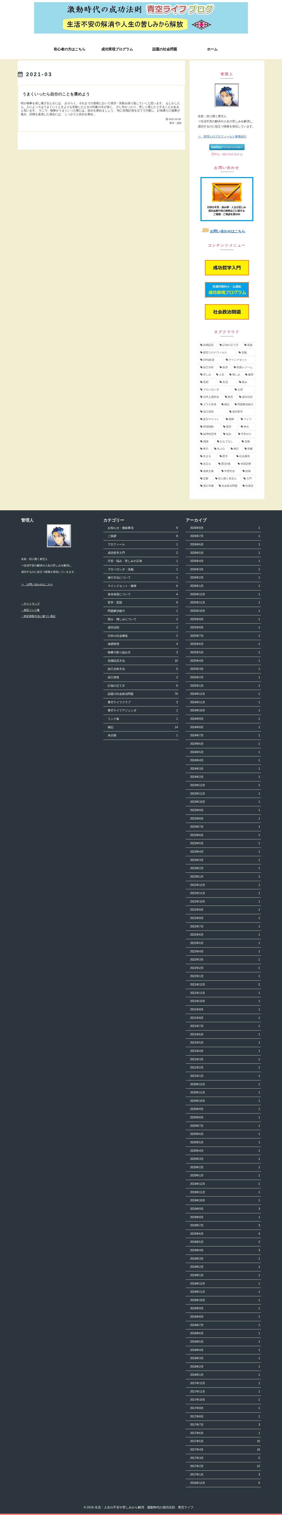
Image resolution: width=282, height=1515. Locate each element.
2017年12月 (225, 1383)
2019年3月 (225, 1258)
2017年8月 (225, 1416)
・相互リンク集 (30, 610)
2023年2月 (225, 868)
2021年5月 (225, 1042)
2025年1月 (225, 685)
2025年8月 (225, 627)
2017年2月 (225, 1466)
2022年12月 (225, 885)
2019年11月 (225, 1192)
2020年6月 (225, 1134)
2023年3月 (225, 860)
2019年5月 (225, 1242)
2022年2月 (225, 968)
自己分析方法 (143, 669)
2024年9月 (225, 718)
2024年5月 (225, 752)
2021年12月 (225, 984)
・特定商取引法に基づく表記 (38, 616)
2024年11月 (225, 702)
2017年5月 (225, 1441)
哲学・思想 (143, 602)
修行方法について (143, 577)
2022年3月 (225, 959)
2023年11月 (225, 793)
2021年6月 (225, 1034)
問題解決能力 (143, 610)
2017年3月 (225, 1458)
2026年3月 (225, 569)
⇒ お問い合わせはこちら (37, 584)
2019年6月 (225, 1233)
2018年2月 (225, 1366)
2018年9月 (225, 1308)
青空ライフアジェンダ (143, 710)
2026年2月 (225, 577)
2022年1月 (225, 976)
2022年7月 (225, 926)
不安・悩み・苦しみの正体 (143, 561)
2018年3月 (225, 1358)
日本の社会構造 (143, 635)
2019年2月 (225, 1266)
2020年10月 (225, 1100)
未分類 (143, 735)
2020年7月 (225, 1125)
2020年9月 (225, 1109)
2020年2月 (225, 1167)
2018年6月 (225, 1333)
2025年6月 (225, 644)
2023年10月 (225, 801)
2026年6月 (225, 544)
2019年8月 (225, 1217)
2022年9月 (225, 909)
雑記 (143, 727)
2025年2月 (225, 677)
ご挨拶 (143, 536)
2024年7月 (225, 735)
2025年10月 (225, 610)
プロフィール (143, 544)
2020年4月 (225, 1150)
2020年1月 (225, 1175)
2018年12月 (225, 1283)
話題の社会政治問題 (143, 693)
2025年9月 (225, 619)
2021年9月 (225, 1009)
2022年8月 (225, 918)
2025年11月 (225, 602)
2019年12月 (225, 1183)
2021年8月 (225, 1017)
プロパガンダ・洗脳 (143, 569)
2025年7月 (225, 635)
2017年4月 (225, 1449)
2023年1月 (225, 876)
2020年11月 (225, 1092)
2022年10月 (225, 901)
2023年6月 (225, 835)
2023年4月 (225, 851)
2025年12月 (225, 594)
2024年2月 (225, 776)
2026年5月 (225, 552)
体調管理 (143, 644)
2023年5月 (225, 843)
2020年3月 (225, 1159)
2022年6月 (225, 934)
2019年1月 (225, 1275)
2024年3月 (225, 768)
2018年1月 (225, 1374)
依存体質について (143, 594)
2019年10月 (225, 1200)
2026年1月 (225, 586)
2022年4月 (225, 951)
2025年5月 (225, 652)
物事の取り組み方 (143, 652)
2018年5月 (225, 1341)
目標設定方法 (143, 660)
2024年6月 (225, 743)
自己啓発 (143, 677)
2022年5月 (225, 943)
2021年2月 (225, 1067)
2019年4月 (225, 1250)
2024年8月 (225, 727)
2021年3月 (225, 1059)
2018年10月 (225, 1300)
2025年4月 (225, 660)
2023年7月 (225, 826)
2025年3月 (225, 669)
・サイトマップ (30, 603)
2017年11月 (225, 1391)
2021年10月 (225, 1001)
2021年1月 (225, 1076)
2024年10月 (225, 710)
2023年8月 (225, 818)
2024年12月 (225, 693)
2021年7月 (225, 1026)
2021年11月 (225, 993)
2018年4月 (225, 1350)
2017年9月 (225, 1408)
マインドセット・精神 (143, 586)
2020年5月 (225, 1142)
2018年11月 (225, 1291)
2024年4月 (225, 760)
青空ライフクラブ (143, 702)
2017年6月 (225, 1433)
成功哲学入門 (143, 552)
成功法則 (143, 627)
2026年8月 (225, 527)
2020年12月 (225, 1084)
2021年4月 (225, 1051)
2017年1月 (225, 1474)
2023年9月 (225, 810)
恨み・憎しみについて (143, 619)
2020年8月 (225, 1117)
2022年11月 (225, 893)
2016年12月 (225, 1483)
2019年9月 (225, 1208)
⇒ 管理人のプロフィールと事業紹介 (222, 136)
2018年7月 (225, 1325)
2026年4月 (225, 561)
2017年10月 (225, 1399)
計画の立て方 (143, 685)
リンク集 (143, 718)
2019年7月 (225, 1225)
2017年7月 (225, 1424)
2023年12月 (225, 785)
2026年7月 (225, 536)
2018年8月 (225, 1316)
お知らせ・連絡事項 (143, 527)
